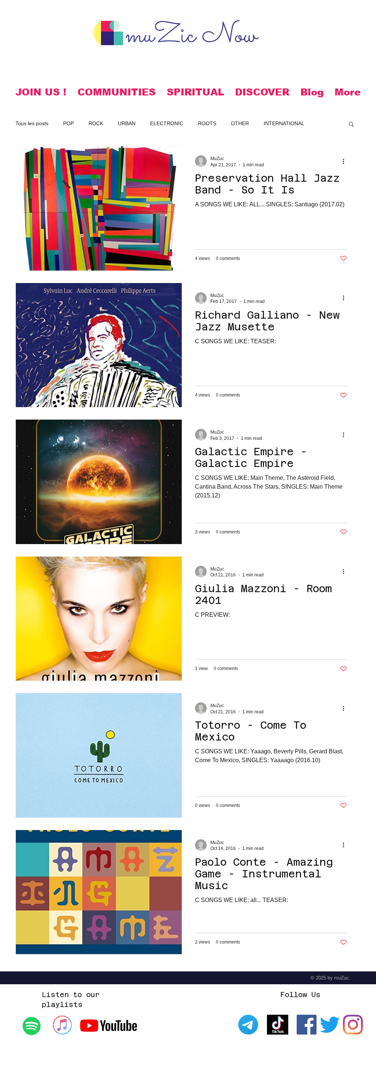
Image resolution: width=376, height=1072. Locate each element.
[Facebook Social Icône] (307, 1025)
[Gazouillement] (330, 1025)
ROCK (95, 123)
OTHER (240, 123)
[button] (116, 92)
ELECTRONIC (166, 123)
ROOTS (207, 123)
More (325, 123)
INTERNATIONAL (284, 123)
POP (68, 123)
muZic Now (191, 36)
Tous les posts (31, 123)
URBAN (126, 123)
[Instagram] (353, 1025)
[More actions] (345, 161)
